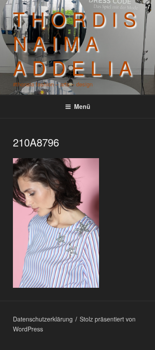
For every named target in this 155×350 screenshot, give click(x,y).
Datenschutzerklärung (43, 319)
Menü (82, 106)
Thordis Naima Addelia (77, 42)
